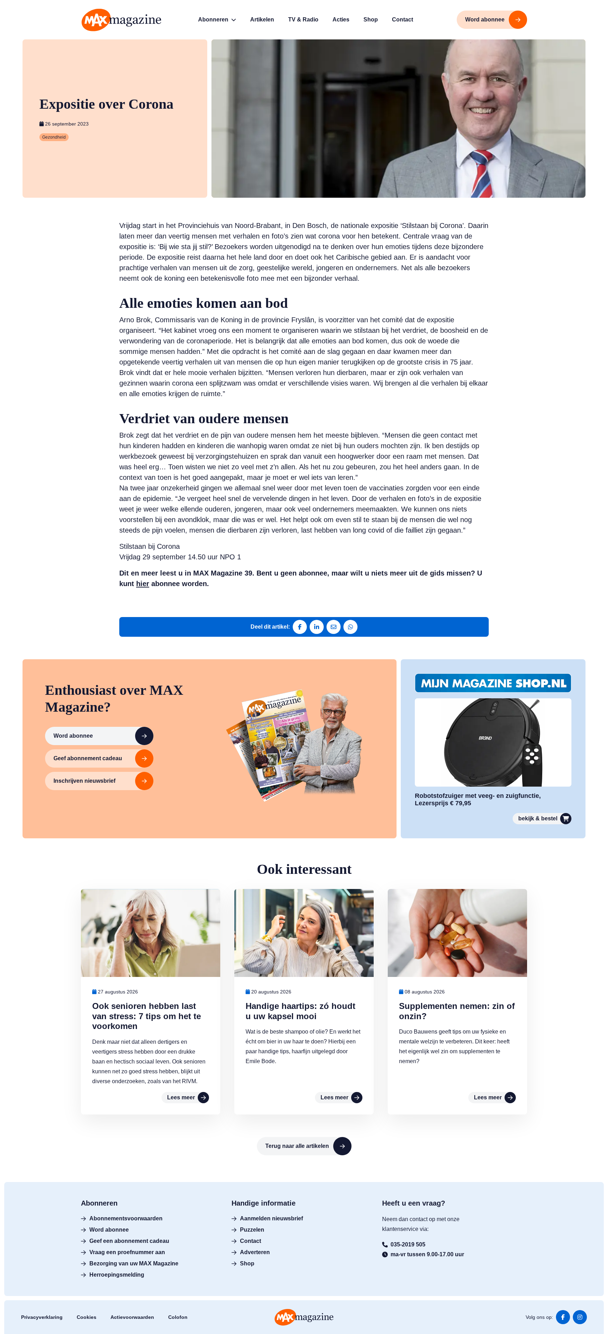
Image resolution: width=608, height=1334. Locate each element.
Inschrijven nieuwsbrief (84, 781)
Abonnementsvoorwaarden (126, 1218)
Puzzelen (252, 1230)
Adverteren (255, 1252)
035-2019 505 (408, 1244)
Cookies (86, 1317)
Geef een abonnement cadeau (129, 1241)
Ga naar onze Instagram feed (580, 1317)
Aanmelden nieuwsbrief (271, 1218)
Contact (250, 1241)
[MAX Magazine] (121, 19)
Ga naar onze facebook (563, 1317)
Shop (247, 1263)
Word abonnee (73, 736)
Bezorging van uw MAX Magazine (133, 1263)
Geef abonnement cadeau (87, 758)
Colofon (178, 1317)
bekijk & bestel (537, 818)
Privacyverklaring (42, 1317)
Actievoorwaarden (132, 1317)
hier (142, 583)
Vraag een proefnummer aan (127, 1252)
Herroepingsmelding (116, 1275)
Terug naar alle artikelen (297, 1146)
